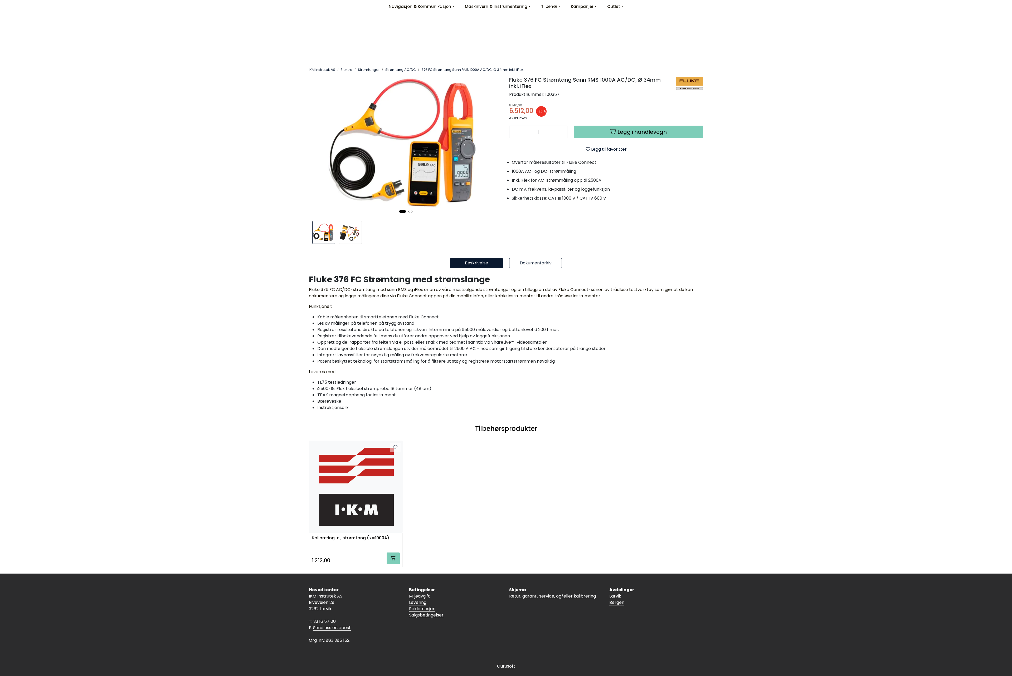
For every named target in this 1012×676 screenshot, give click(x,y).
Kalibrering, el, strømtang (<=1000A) (350, 538)
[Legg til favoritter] (395, 447)
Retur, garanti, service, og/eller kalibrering (552, 596)
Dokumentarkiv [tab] (536, 263)
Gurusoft (506, 666)
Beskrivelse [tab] (476, 263)
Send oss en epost (332, 628)
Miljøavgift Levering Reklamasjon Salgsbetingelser (426, 605)
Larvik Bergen (616, 599)
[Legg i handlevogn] (393, 558)
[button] (402, 211)
